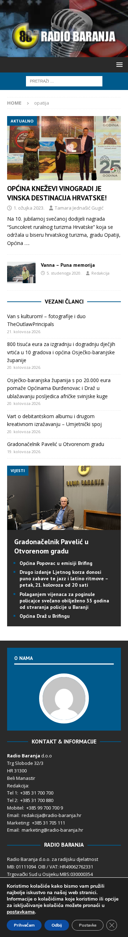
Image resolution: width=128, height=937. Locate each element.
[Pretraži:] (64, 80)
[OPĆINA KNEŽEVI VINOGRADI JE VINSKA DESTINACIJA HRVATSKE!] (64, 148)
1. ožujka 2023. (29, 208)
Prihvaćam (24, 925)
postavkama (21, 912)
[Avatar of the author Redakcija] (64, 716)
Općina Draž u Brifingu (45, 616)
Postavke (87, 925)
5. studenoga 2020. (64, 273)
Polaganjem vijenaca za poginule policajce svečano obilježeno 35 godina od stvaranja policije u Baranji (64, 600)
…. (27, 243)
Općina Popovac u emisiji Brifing (56, 563)
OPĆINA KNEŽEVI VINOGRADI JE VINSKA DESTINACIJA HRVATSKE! (57, 193)
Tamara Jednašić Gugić (79, 208)
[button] (118, 64)
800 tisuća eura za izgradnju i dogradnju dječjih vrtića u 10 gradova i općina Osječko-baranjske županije (61, 352)
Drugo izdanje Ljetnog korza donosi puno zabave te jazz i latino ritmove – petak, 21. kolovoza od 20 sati (64, 578)
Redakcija (100, 273)
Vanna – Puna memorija (68, 265)
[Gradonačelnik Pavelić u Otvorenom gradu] (64, 525)
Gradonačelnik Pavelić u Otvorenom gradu (55, 444)
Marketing (18, 823)
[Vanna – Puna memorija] (21, 272)
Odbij (57, 925)
